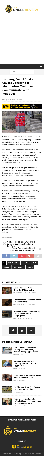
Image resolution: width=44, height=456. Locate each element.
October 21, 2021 (20, 406)
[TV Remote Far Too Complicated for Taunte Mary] (7, 302)
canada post (13, 263)
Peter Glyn (9, 237)
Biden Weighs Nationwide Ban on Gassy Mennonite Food (27, 376)
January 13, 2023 (20, 380)
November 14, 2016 (21, 304)
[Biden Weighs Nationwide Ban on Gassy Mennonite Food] (7, 377)
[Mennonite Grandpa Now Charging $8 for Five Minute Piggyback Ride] (7, 363)
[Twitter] (22, 330)
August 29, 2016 (9, 100)
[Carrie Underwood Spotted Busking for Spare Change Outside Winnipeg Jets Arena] (7, 350)
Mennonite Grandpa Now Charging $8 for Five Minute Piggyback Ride (25, 363)
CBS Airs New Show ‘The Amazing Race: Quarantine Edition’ (27, 388)
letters (26, 263)
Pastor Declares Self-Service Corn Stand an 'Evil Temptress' (23, 249)
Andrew (21, 100)
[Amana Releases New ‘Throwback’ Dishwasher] (7, 290)
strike (6, 267)
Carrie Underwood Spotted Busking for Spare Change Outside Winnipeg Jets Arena (25, 349)
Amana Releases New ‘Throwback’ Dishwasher (23, 289)
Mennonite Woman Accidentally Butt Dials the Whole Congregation (26, 313)
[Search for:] (22, 72)
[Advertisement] (22, 41)
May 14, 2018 (19, 354)
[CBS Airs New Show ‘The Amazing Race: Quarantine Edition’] (7, 389)
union (30, 267)
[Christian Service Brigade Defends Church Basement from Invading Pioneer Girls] (7, 401)
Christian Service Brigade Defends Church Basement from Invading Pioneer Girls (27, 401)
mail (35, 263)
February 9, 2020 (20, 368)
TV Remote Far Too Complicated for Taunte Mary (27, 301)
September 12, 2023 (21, 292)
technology (18, 267)
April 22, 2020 (19, 392)
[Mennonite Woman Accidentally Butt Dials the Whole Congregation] (7, 314)
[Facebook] (13, 330)
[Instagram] (31, 330)
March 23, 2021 (19, 318)
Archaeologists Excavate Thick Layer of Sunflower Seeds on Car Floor (21, 244)
